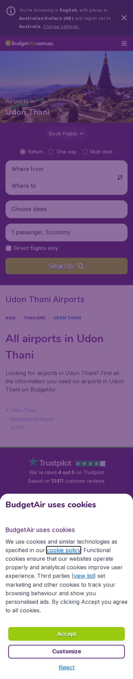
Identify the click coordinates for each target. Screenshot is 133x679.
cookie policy (63, 550)
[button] (66, 667)
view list (84, 575)
